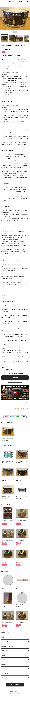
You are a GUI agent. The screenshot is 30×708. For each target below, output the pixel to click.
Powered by (13, 693)
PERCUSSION (4, 641)
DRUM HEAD (4, 650)
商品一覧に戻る (15, 685)
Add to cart (15, 377)
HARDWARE (4, 655)
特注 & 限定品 (4, 673)
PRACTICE (4, 659)
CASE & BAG (4, 664)
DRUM (2, 637)
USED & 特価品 (5, 677)
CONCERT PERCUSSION (7, 646)
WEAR (2, 668)
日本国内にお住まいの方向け (15, 382)
